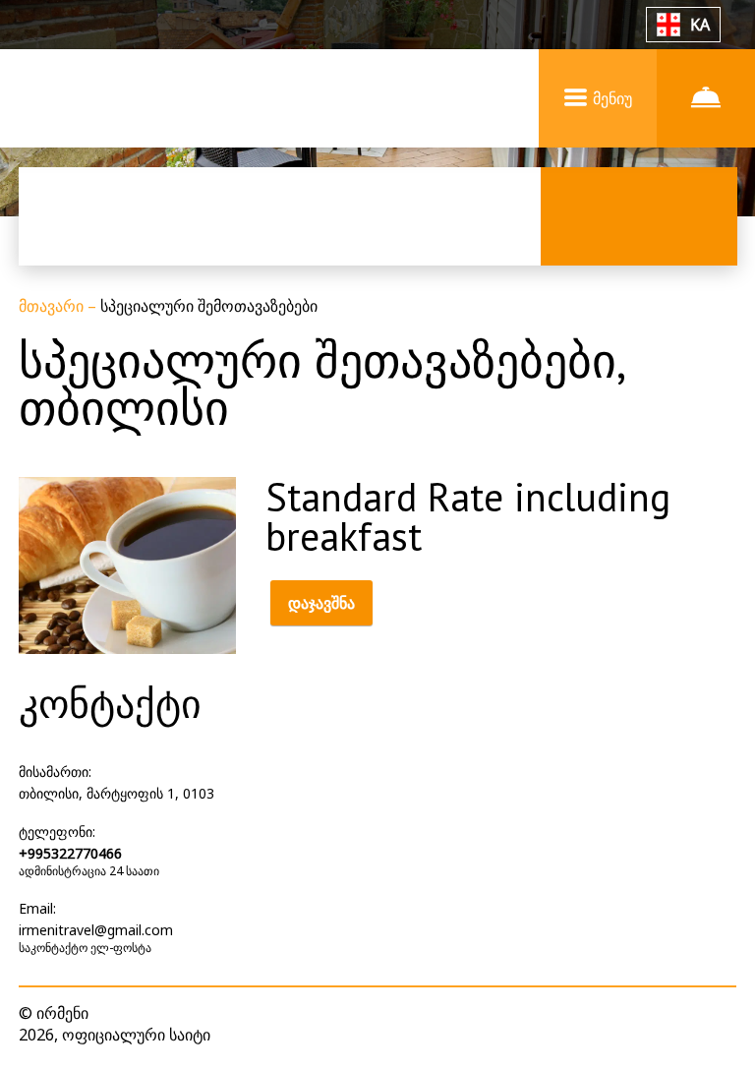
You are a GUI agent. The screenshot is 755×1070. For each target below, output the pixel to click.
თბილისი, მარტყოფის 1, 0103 (116, 793)
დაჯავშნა (321, 603)
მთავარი (53, 306)
